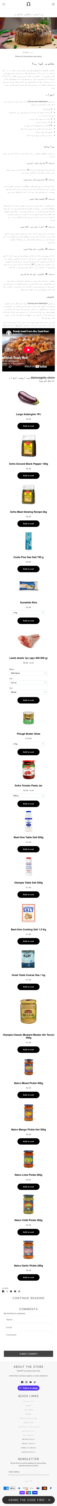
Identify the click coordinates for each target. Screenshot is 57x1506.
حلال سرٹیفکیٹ (28, 1422)
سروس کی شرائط (28, 1435)
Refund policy (28, 1439)
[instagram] (26, 1381)
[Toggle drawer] (3, 4)
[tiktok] (35, 1381)
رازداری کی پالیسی (28, 1431)
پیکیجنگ (28, 1414)
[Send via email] (15, 1291)
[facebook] (22, 1381)
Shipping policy (29, 1452)
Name (8, 1319)
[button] (19, 1291)
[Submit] (46, 1472)
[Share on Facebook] (3, 1291)
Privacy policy (28, 1443)
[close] (49, 1500)
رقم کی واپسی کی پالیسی (28, 1418)
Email (9, 1327)
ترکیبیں (28, 1405)
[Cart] (53, 4)
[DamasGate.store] (28, 4)
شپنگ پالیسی (28, 1409)
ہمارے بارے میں (28, 1401)
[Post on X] (7, 1291)
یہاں (17, 325)
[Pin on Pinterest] (11, 1291)
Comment (11, 1335)
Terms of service (28, 1448)
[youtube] (30, 1381)
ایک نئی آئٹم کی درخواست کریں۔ (28, 1426)
